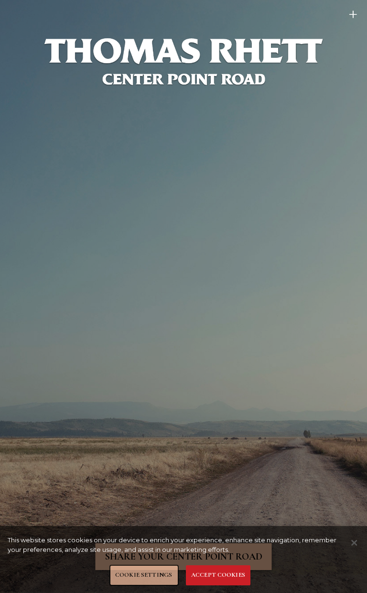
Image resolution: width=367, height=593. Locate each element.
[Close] (354, 542)
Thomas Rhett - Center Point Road (183, 61)
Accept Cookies (218, 575)
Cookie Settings (143, 575)
